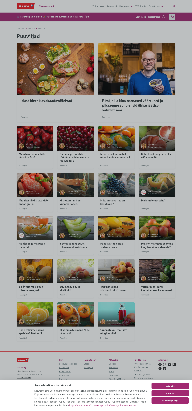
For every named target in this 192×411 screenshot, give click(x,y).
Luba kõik (170, 385)
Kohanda (170, 393)
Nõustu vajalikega (170, 400)
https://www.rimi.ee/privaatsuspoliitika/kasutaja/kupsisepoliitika (102, 405)
